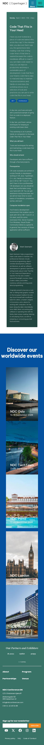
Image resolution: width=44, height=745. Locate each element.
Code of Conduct (29, 738)
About (6, 671)
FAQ (19, 738)
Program (26, 671)
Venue (25, 678)
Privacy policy (10, 738)
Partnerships (9, 678)
